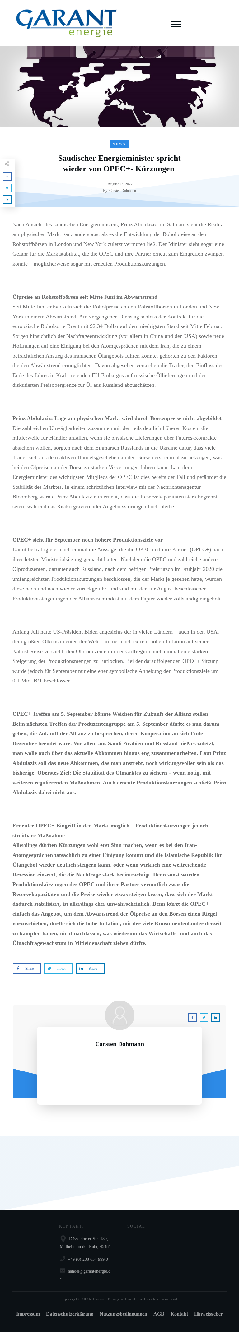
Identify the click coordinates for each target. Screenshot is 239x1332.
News (119, 144)
